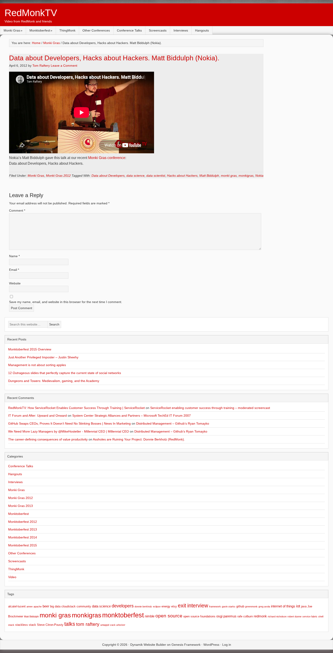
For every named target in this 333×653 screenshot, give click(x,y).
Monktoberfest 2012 (22, 521)
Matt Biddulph (209, 175)
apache (38, 606)
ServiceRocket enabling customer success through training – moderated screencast (210, 408)
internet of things (283, 606)
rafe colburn (245, 616)
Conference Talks (129, 30)
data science (135, 175)
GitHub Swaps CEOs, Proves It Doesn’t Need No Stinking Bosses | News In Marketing (69, 423)
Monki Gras (12, 30)
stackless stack (25, 624)
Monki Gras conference (106, 158)
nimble (149, 616)
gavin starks (228, 606)
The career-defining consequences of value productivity (48, 439)
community (84, 606)
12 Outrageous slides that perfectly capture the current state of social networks (64, 373)
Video (12, 577)
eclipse (157, 606)
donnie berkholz (143, 606)
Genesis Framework (185, 644)
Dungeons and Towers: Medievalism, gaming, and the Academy (53, 381)
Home (36, 43)
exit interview (193, 606)
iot (298, 606)
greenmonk (251, 606)
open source (168, 615)
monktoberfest (123, 615)
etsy (174, 606)
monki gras (229, 175)
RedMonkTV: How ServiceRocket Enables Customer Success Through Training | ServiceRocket (76, 408)
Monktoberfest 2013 (22, 529)
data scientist (155, 175)
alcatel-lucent (17, 606)
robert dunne (294, 616)
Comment (17, 210)
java (303, 606)
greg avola (264, 606)
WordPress (211, 644)
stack (11, 625)
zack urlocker (117, 625)
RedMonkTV (31, 12)
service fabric (309, 616)
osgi (219, 616)
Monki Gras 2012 (58, 175)
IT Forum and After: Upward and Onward (37, 415)
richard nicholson (277, 616)
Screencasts (157, 30)
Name (14, 256)
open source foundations (199, 616)
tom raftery (87, 624)
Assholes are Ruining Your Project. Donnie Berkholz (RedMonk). (139, 439)
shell (320, 616)
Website (15, 283)
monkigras (246, 175)
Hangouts (202, 30)
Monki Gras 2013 (20, 506)
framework (215, 606)
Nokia (259, 175)
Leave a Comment (64, 65)
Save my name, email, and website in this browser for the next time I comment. (65, 302)
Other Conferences (96, 30)
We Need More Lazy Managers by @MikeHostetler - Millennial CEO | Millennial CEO (68, 431)
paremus (229, 616)
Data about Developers (108, 175)
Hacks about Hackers (182, 175)
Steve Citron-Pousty (50, 624)
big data (55, 606)
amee (30, 606)
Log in (226, 644)
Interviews (181, 30)
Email (14, 269)
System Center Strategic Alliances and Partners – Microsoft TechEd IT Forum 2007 (131, 415)
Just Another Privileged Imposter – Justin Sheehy (43, 357)
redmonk (260, 616)
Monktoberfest (39, 30)
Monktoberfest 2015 (22, 545)
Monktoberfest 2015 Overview (29, 349)
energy (166, 606)
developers (123, 605)
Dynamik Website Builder (148, 644)
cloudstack (68, 606)
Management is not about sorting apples (37, 365)
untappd (104, 625)
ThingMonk (67, 30)
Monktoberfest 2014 (22, 537)
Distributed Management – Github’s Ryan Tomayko (172, 423)
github (240, 606)
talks (69, 624)
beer (46, 606)
